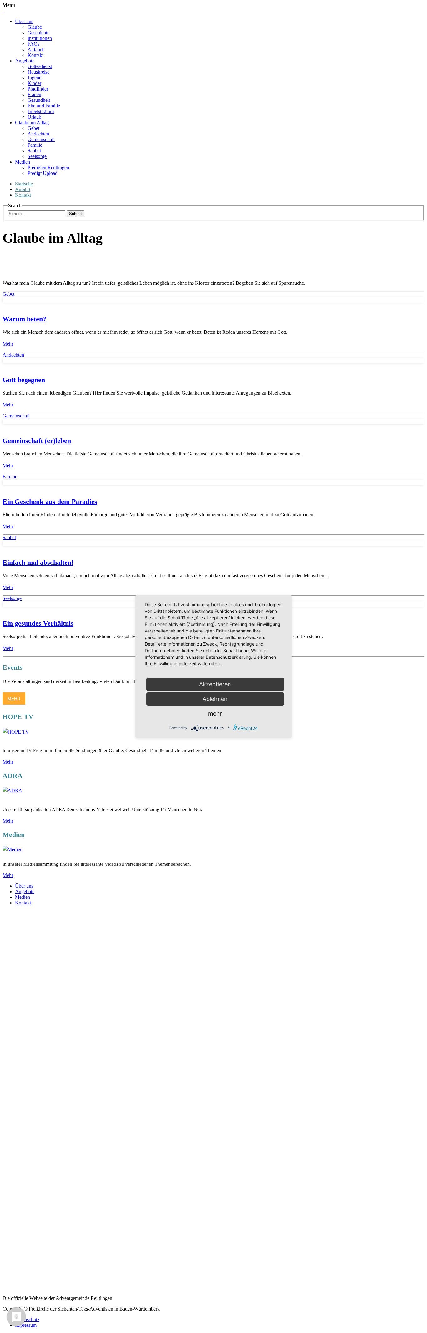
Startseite (24, 183)
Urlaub (34, 117)
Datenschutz (27, 1319)
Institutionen (40, 38)
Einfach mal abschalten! (38, 562)
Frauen (34, 94)
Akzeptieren (215, 684)
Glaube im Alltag (32, 122)
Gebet (33, 128)
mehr (215, 713)
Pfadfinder (38, 88)
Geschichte (38, 32)
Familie (35, 145)
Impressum (26, 1325)
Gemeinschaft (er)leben (37, 441)
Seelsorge (37, 156)
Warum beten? (24, 319)
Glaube (35, 27)
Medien (22, 162)
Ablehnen (215, 699)
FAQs (33, 44)
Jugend (35, 77)
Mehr (8, 344)
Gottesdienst (40, 66)
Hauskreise (38, 72)
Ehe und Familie (44, 105)
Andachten (38, 133)
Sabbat (34, 150)
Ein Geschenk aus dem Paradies (50, 501)
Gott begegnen (24, 380)
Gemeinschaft (41, 139)
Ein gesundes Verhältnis (38, 623)
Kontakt (35, 55)
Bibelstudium (41, 111)
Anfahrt (35, 49)
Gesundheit (39, 100)
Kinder (34, 83)
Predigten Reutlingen (48, 167)
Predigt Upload (43, 173)
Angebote (24, 60)
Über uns (24, 21)
